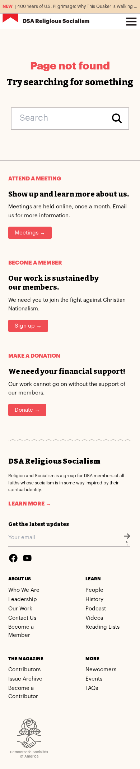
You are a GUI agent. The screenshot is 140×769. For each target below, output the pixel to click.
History (94, 599)
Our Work (20, 608)
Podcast (95, 608)
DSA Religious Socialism (54, 461)
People (94, 590)
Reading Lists (102, 627)
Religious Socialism (56, 21)
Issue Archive (25, 679)
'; (127, 543)
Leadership (22, 599)
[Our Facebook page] (13, 558)
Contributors (24, 669)
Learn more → (29, 504)
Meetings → (30, 233)
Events (93, 679)
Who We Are (23, 590)
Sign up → (28, 326)
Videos (94, 618)
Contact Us (22, 618)
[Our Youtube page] (27, 558)
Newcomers (100, 669)
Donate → (27, 410)
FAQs (91, 688)
